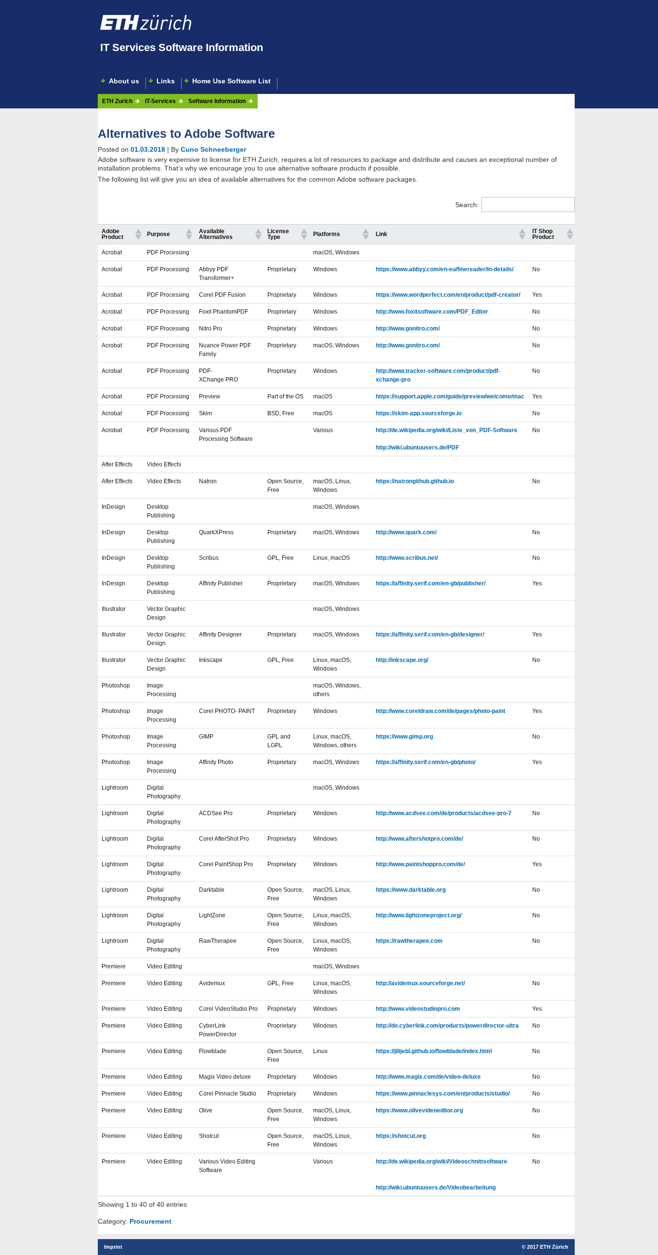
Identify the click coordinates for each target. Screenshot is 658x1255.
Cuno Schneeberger (213, 149)
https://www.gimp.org (404, 736)
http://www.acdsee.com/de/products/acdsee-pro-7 (444, 813)
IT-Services (160, 101)
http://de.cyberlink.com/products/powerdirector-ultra (447, 1025)
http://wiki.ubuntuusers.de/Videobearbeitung (436, 1187)
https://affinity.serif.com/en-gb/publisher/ (431, 583)
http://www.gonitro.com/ (408, 328)
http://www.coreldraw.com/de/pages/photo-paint (440, 711)
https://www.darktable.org (411, 889)
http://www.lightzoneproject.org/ (418, 915)
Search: (467, 204)
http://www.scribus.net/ (407, 558)
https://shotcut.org (401, 1136)
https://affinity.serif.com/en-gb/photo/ (425, 762)
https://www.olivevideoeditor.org (419, 1110)
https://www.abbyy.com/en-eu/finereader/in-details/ (444, 269)
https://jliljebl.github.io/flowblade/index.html (434, 1051)
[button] (137, 234)
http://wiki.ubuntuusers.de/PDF (417, 447)
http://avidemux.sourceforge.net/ (420, 983)
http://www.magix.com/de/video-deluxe (428, 1076)
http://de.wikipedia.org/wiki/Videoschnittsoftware (441, 1161)
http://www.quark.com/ (406, 532)
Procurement (150, 1221)
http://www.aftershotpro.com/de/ (419, 838)
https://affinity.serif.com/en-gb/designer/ (430, 634)
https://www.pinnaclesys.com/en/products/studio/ (443, 1093)
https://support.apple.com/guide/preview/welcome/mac (450, 396)
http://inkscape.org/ (402, 660)
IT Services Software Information (181, 47)
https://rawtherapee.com (409, 941)
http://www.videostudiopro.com (418, 1008)
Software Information (217, 101)
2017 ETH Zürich (547, 1247)
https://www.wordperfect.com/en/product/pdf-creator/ (448, 294)
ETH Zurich (117, 101)
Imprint (113, 1247)
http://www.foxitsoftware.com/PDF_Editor (432, 311)
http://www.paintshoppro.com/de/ (420, 864)
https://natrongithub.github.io (415, 481)
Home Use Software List (231, 81)
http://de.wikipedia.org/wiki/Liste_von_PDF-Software (446, 430)
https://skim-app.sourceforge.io (418, 413)
